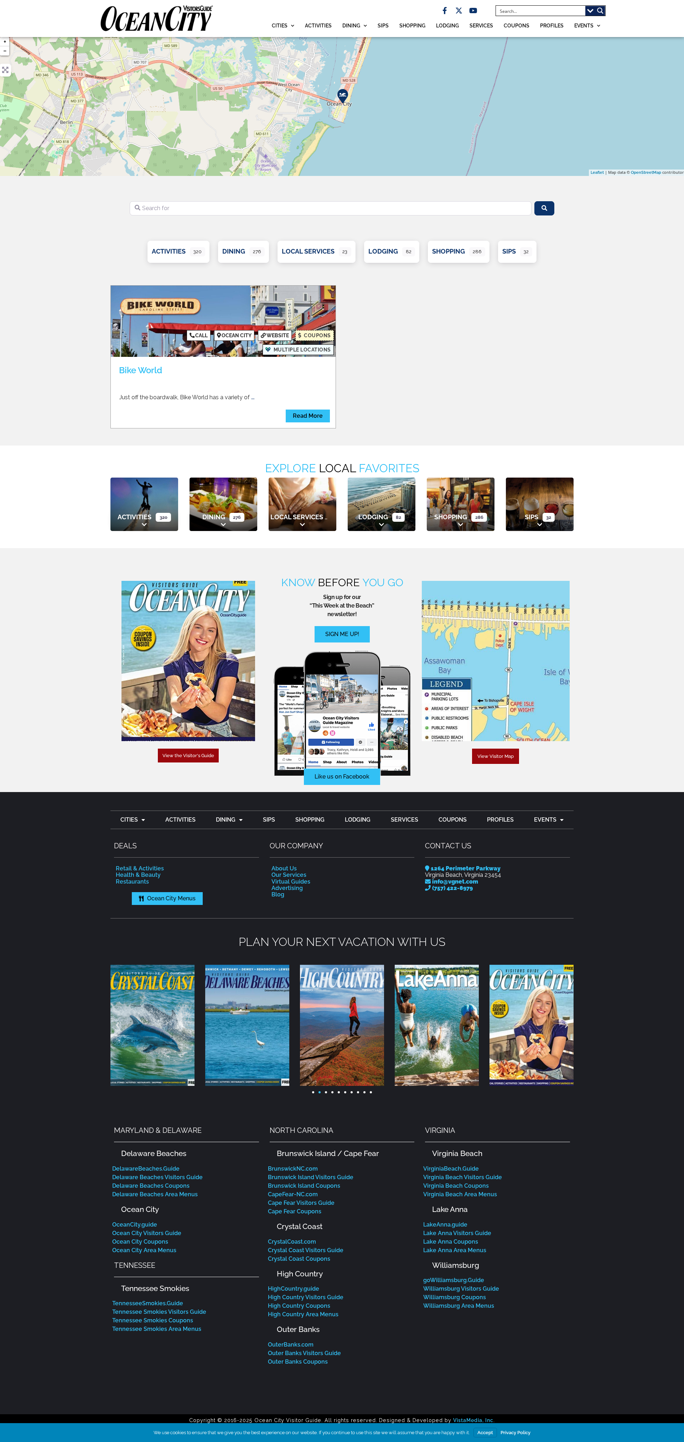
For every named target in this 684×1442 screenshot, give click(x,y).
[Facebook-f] (444, 11)
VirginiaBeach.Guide (451, 1168)
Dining (351, 25)
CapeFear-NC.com (293, 1194)
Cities (279, 25)
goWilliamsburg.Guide (453, 1280)
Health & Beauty (138, 874)
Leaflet (597, 172)
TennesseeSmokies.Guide (147, 1303)
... (252, 397)
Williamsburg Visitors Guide (461, 1288)
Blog (277, 894)
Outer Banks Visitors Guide (304, 1353)
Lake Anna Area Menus (454, 1250)
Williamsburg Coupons (454, 1297)
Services (481, 25)
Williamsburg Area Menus (458, 1305)
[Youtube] (473, 11)
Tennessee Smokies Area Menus (156, 1329)
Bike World (140, 370)
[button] (117, 1025)
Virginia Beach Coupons (456, 1185)
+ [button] (5, 41)
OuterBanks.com (291, 1344)
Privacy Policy (515, 1432)
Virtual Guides (290, 881)
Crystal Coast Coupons (299, 1258)
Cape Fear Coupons (294, 1211)
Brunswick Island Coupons (304, 1185)
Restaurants (132, 881)
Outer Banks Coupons (298, 1361)
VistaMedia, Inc (473, 1420)
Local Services (308, 251)
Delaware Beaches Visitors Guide (157, 1177)
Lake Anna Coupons (450, 1241)
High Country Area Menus (303, 1314)
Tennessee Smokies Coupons (152, 1320)
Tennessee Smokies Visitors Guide (159, 1311)
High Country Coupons (299, 1305)
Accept (485, 1432)
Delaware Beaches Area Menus (155, 1194)
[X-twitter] (459, 11)
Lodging (447, 25)
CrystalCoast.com (292, 1241)
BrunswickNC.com (293, 1168)
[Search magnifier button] (600, 11)
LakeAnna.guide (445, 1224)
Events (584, 25)
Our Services (288, 874)
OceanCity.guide (134, 1224)
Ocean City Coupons (140, 1241)
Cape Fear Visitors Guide (301, 1202)
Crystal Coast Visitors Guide (305, 1250)
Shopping (412, 25)
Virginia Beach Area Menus (460, 1194)
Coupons (516, 25)
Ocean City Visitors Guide (146, 1233)
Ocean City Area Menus (144, 1250)
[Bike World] (342, 96)
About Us (284, 868)
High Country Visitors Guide (305, 1297)
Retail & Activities (140, 868)
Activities (318, 25)
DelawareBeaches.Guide (146, 1168)
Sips (383, 25)
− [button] (5, 50)
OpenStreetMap (646, 172)
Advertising (287, 888)
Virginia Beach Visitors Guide (462, 1177)
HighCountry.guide (293, 1288)
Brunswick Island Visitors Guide (310, 1177)
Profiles (552, 25)
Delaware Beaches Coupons (151, 1185)
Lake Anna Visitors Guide (457, 1233)
